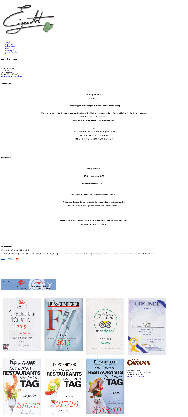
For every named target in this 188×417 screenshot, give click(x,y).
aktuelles (8, 42)
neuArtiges (9, 44)
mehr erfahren (10, 46)
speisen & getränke (11, 52)
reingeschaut (9, 50)
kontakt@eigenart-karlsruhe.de (11, 76)
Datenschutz (140, 376)
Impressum (131, 376)
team (6, 48)
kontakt (7, 54)
